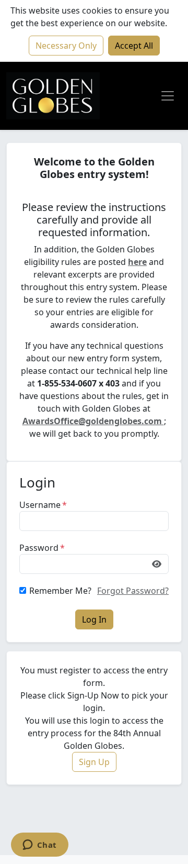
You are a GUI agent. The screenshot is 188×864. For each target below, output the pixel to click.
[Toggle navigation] (168, 96)
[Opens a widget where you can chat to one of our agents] (39, 846)
